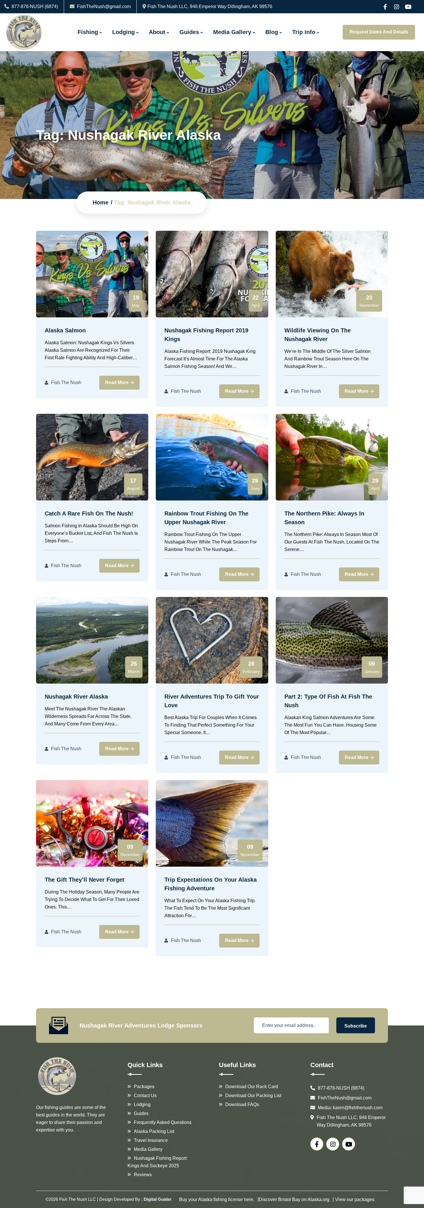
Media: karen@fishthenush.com (350, 1107)
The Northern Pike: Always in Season (324, 517)
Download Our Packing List (253, 1095)
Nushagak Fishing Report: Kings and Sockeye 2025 (157, 1162)
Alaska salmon (65, 330)
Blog (271, 32)
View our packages (354, 1199)
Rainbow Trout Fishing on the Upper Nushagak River (206, 517)
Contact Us (145, 1095)
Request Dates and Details (379, 31)
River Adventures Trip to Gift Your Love (211, 700)
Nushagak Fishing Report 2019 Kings (206, 334)
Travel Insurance (151, 1140)
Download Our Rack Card (251, 1086)
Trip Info (303, 32)
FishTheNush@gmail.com (104, 6)
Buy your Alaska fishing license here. (216, 1199)
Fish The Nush (66, 382)
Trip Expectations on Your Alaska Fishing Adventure (210, 883)
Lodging (123, 32)
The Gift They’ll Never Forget (84, 879)
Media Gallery (232, 32)
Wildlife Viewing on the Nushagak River (317, 334)
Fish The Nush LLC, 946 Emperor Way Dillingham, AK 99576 (209, 6)
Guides (189, 32)
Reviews (143, 1174)
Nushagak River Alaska (76, 696)
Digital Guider (158, 1199)
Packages (144, 1086)
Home (100, 202)
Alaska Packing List (154, 1131)
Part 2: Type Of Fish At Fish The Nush (328, 700)
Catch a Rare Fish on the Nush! (89, 513)
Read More (117, 382)
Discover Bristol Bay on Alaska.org (294, 1199)
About (157, 32)
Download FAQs (242, 1104)
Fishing (88, 32)
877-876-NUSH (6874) (34, 6)
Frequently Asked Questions (163, 1122)
